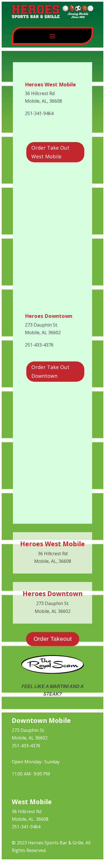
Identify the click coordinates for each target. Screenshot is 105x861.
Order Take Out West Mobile (50, 152)
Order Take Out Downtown (50, 371)
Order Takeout (53, 638)
